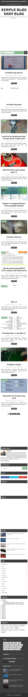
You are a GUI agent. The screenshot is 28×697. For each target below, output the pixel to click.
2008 (3, 618)
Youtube (4, 581)
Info (4, 252)
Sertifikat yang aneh (14, 104)
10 (15, 413)
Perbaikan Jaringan (14, 364)
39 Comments (20, 174)
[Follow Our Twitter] (14, 477)
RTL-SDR (4, 588)
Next (18, 413)
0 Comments (20, 239)
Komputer (5, 380)
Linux (3, 583)
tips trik (4, 568)
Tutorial (4, 573)
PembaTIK (4, 577)
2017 (3, 611)
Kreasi (4, 120)
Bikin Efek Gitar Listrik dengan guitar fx (16, 554)
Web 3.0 (14, 302)
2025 (3, 600)
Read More (14, 83)
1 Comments (20, 107)
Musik (4, 154)
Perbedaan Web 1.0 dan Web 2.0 (14, 333)
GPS (3, 579)
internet (5, 286)
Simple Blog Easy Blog (14, 12)
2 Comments (20, 141)
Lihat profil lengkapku (5, 460)
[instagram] (15, 4)
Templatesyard (18, 695)
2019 (3, 609)
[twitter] (10, 4)
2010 (3, 615)
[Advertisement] (14, 35)
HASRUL (9, 450)
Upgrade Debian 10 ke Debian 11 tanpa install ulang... (13, 604)
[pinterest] (18, 4)
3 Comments (20, 75)
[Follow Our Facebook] (5, 477)
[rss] (20, 4)
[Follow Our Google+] (23, 477)
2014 (3, 613)
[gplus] (13, 4)
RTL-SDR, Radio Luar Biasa (13, 538)
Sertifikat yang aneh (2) (14, 73)
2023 (3, 605)
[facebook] (8, 4)
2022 (3, 606)
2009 (3, 617)
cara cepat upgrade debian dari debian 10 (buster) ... (13, 602)
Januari (4, 601)
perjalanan (4, 592)
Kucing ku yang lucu (14, 237)
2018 (3, 610)
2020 (3, 607)
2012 (3, 614)
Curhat (4, 221)
